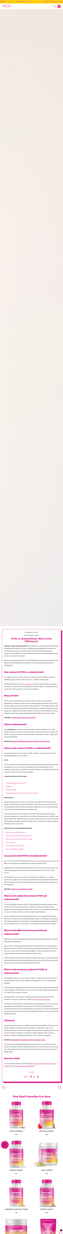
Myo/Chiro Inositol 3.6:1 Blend (25, 1066)
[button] (55, 6)
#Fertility (31, 1072)
